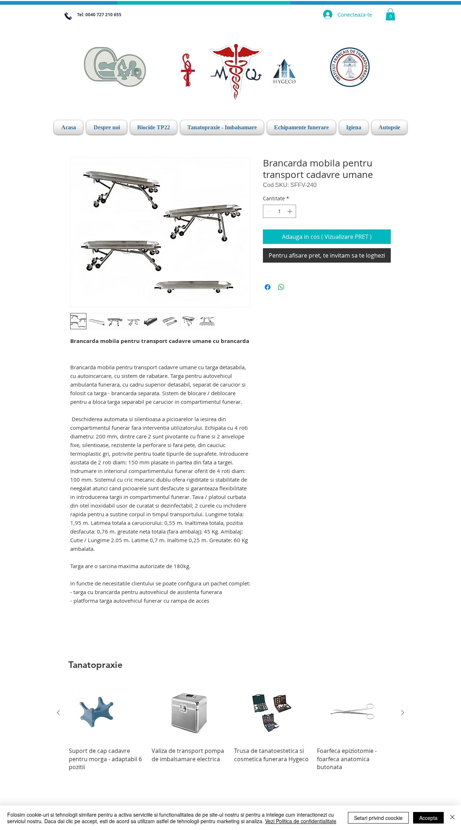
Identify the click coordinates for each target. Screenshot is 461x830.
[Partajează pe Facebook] (267, 287)
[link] (390, 14)
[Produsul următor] (402, 712)
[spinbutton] (279, 211)
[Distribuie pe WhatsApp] (281, 287)
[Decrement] (268, 211)
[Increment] (290, 211)
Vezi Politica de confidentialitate (300, 821)
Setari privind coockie (378, 817)
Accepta (428, 817)
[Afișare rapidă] (106, 712)
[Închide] (452, 817)
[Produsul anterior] (58, 712)
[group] (230, 727)
